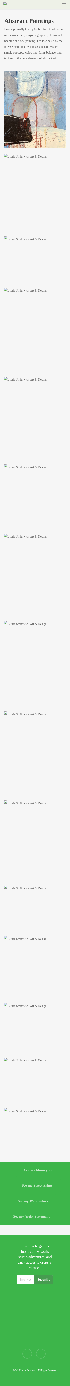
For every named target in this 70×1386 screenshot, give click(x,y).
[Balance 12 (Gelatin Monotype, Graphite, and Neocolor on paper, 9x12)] (35, 908)
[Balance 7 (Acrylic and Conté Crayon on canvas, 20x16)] (35, 109)
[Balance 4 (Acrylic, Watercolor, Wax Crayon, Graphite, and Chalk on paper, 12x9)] (35, 663)
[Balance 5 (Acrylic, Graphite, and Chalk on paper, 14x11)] (35, 840)
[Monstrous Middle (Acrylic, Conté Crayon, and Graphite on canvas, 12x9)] (35, 574)
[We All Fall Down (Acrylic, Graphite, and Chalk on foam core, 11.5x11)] (35, 496)
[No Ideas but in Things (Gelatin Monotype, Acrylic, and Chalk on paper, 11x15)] (35, 1130)
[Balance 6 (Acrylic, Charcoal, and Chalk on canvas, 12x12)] (35, 966)
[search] (49, 4)
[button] (64, 5)
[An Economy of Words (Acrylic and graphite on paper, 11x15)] (35, 1080)
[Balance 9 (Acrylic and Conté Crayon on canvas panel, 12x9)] (35, 752)
